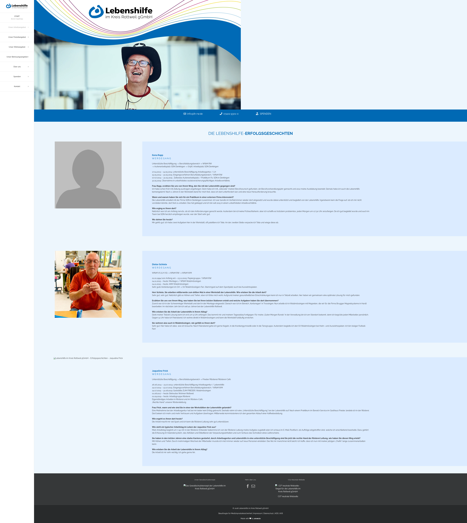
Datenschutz (269, 513)
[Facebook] (248, 486)
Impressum (257, 513)
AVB (281, 513)
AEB (276, 513)
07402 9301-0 (230, 113)
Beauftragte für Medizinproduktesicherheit (235, 513)
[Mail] (253, 486)
